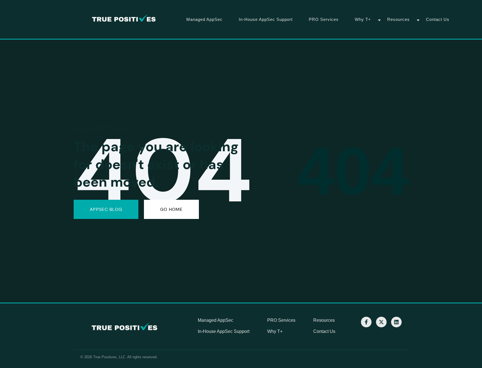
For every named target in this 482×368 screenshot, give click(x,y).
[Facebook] (366, 322)
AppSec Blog (106, 209)
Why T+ (363, 19)
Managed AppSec (204, 19)
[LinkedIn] (396, 322)
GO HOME (171, 209)
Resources (398, 19)
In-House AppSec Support (266, 19)
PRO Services (324, 19)
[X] (381, 322)
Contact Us (437, 19)
